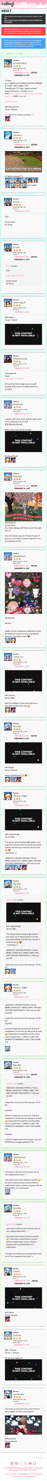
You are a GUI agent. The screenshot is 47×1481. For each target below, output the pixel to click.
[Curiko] (7, 640)
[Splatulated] (8, 556)
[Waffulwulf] (24, 185)
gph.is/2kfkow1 (11, 101)
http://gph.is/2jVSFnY (15, 275)
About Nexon (30, 1476)
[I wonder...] (19, 138)
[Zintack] (13, 180)
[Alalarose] (30, 180)
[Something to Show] (14, 66)
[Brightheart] (7, 118)
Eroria (8, 266)
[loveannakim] (8, 63)
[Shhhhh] (17, 407)
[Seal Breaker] (19, 66)
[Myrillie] (13, 185)
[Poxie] (7, 180)
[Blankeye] (8, 404)
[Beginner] (19, 1397)
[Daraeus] (8, 135)
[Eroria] (8, 202)
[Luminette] (8, 1394)
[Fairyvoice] (35, 180)
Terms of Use (17, 1476)
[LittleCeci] (7, 185)
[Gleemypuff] (8, 303)
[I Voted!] (17, 138)
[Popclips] (8, 477)
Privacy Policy (36, 1474)
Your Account (10, 1474)
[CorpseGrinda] (8, 359)
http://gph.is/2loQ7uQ (14, 378)
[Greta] (24, 180)
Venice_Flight (11, 900)
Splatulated (11, 1224)
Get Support (23, 1474)
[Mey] (18, 185)
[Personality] (17, 66)
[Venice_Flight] (7, 460)
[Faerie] (8, 1272)
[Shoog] (18, 180)
